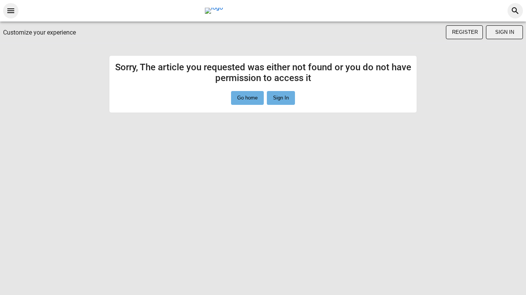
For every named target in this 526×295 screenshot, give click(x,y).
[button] (281, 98)
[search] (515, 10)
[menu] (10, 10)
